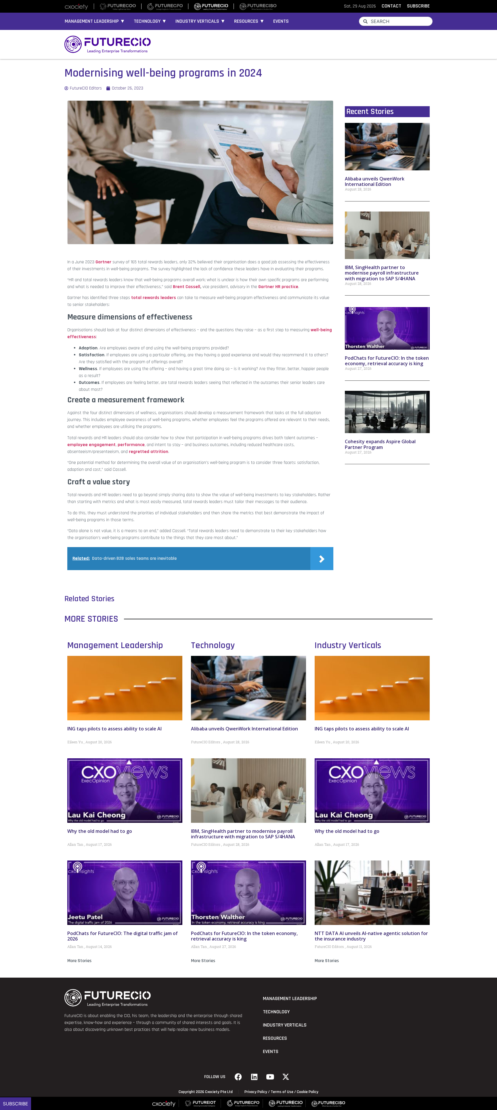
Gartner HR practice (278, 287)
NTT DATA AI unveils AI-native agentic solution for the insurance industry (371, 936)
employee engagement (91, 445)
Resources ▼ (249, 21)
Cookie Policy (307, 1091)
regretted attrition (148, 452)
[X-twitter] (286, 1077)
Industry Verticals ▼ (200, 21)
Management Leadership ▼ (95, 21)
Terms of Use (282, 1091)
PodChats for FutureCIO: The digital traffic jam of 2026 (122, 936)
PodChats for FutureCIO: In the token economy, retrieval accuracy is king (387, 361)
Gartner (103, 262)
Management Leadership (115, 645)
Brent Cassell (186, 287)
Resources (275, 1038)
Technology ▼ (150, 21)
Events (281, 21)
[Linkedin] (254, 1077)
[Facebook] (238, 1077)
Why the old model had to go (99, 831)
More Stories (79, 961)
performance (131, 445)
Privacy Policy (255, 1091)
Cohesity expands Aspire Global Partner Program (380, 444)
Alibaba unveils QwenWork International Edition (374, 181)
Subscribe (15, 1104)
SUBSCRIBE (418, 6)
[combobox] (396, 21)
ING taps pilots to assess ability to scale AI (114, 729)
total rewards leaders (153, 298)
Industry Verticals (348, 645)
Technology (213, 645)
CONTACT (391, 6)
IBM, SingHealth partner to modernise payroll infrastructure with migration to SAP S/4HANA (382, 272)
